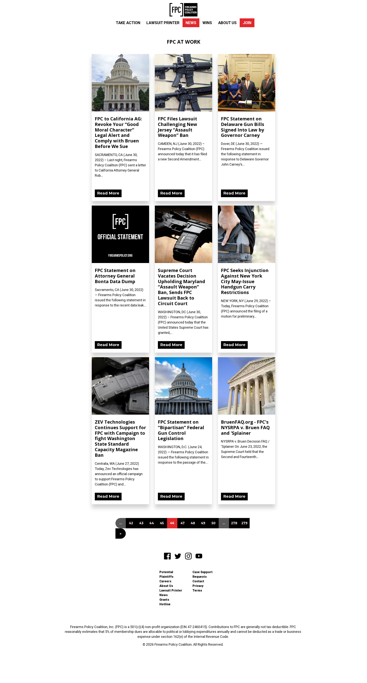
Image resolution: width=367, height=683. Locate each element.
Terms (197, 590)
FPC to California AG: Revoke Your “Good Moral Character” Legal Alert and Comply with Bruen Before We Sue (118, 132)
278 (234, 523)
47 (182, 523)
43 (141, 523)
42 (131, 523)
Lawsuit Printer (162, 22)
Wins (207, 22)
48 (193, 523)
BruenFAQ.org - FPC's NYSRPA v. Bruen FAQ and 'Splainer (245, 427)
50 (213, 523)
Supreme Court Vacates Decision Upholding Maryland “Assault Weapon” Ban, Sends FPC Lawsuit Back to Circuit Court (181, 286)
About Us (227, 22)
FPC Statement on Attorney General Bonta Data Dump (115, 275)
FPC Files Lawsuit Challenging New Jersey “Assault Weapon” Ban (177, 126)
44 (151, 523)
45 (162, 523)
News (191, 22)
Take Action (128, 22)
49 (203, 523)
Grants (164, 599)
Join (247, 22)
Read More (108, 193)
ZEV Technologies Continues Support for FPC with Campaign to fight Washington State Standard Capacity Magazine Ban (120, 438)
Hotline (165, 604)
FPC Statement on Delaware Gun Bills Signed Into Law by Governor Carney (242, 126)
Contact (198, 581)
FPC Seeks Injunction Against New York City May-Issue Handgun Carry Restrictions (245, 281)
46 (172, 523)
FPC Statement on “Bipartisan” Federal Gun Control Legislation (181, 430)
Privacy (197, 586)
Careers (165, 581)
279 (244, 523)
